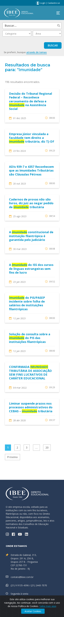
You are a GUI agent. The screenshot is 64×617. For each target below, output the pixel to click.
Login (42, 2)
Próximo (12, 457)
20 (46, 447)
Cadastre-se (54, 2)
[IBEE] (19, 12)
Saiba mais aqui (47, 606)
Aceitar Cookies (33, 611)
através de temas (36, 52)
